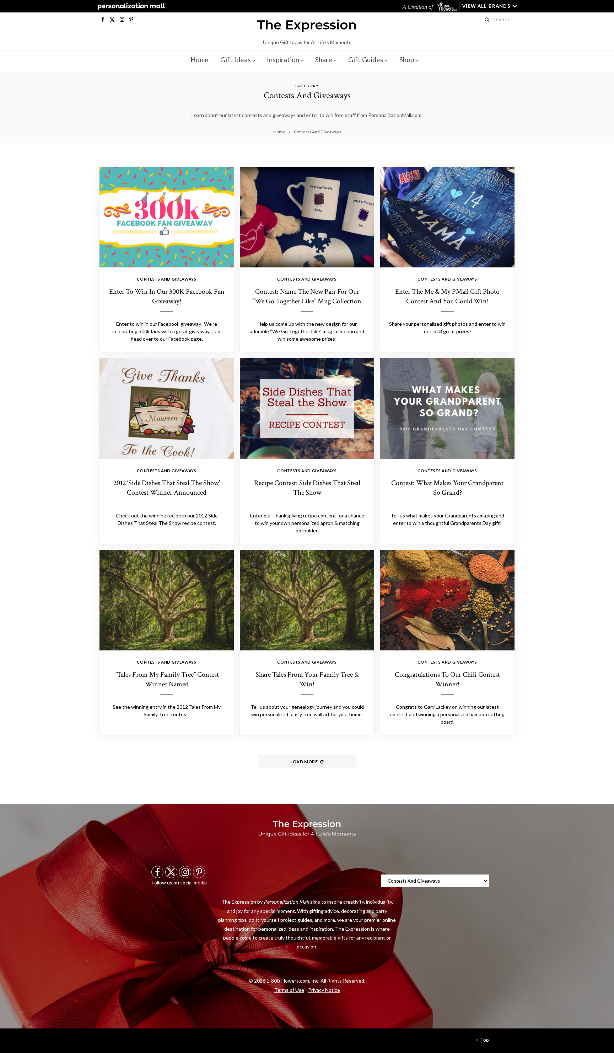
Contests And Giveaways (166, 279)
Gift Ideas (235, 59)
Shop (406, 59)
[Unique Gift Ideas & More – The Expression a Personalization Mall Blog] (307, 26)
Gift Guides (365, 59)
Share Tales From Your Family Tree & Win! (307, 679)
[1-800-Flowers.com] (447, 6)
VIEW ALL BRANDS (486, 6)
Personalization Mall (286, 902)
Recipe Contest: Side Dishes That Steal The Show (307, 487)
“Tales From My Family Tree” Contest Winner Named (167, 679)
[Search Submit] (487, 19)
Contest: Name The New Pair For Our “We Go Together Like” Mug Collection (307, 296)
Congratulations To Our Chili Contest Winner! (447, 679)
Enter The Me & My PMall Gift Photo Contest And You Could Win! (447, 296)
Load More (304, 761)
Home (199, 59)
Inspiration (283, 59)
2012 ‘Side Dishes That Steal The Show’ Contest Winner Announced (166, 487)
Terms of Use (289, 990)
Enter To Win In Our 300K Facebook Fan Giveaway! (167, 296)
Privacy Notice (324, 990)
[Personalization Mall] (130, 6)
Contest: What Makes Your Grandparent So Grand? (447, 487)
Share (323, 59)
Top (484, 1040)
